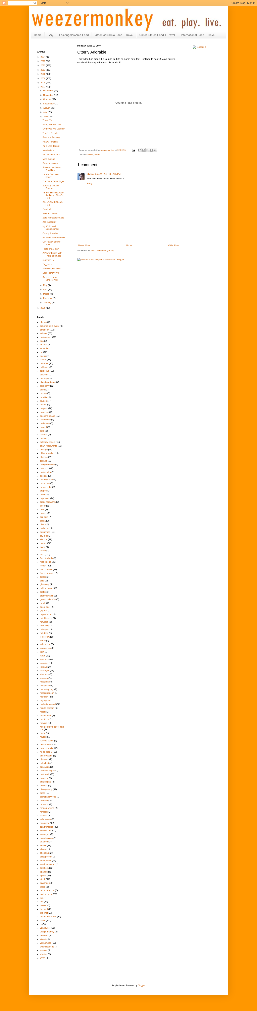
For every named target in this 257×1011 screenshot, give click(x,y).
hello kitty (44, 625)
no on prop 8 (46, 752)
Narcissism (48, 150)
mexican (44, 697)
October (47, 99)
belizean (44, 374)
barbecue (44, 371)
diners (43, 524)
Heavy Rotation (50, 142)
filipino (43, 550)
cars (42, 431)
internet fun (45, 648)
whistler (43, 954)
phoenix (44, 785)
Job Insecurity (49, 222)
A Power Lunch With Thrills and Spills (52, 254)
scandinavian (46, 838)
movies (43, 723)
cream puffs (46, 487)
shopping (44, 853)
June (46, 116)
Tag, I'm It (47, 264)
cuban (43, 494)
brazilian (44, 397)
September (48, 103)
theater (43, 905)
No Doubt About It (51, 154)
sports (43, 875)
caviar (43, 438)
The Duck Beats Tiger (53, 181)
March (46, 294)
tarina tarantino (47, 890)
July (45, 112)
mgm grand (45, 700)
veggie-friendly (47, 931)
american (44, 330)
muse (42, 733)
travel (42, 920)
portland (44, 800)
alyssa (90, 174)
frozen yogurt (46, 573)
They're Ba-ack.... (51, 133)
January (47, 302)
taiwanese (45, 883)
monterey (44, 719)
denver (43, 513)
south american (47, 864)
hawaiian (44, 622)
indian (43, 640)
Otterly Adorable (50, 233)
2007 (43, 87)
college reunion (47, 464)
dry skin (44, 536)
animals (89, 155)
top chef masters (48, 916)
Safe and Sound (50, 213)
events (43, 543)
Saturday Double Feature (51, 186)
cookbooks (45, 472)
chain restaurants (48, 446)
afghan (43, 322)
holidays (44, 629)
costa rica (45, 483)
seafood (44, 841)
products (44, 804)
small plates (45, 860)
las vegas (44, 670)
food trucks (45, 562)
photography (46, 789)
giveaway (44, 584)
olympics (44, 759)
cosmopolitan (46, 479)
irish (42, 652)
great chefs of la (48, 599)
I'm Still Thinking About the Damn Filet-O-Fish (53, 195)
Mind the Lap (49, 159)
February (48, 298)
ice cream (45, 637)
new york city (46, 748)
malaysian (45, 685)
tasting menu (46, 894)
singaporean (46, 856)
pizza (42, 793)
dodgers (44, 528)
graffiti (43, 592)
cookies (44, 476)
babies (43, 359)
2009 (43, 78)
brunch (43, 401)
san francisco (46, 827)
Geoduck (47, 209)
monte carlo (45, 715)
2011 (43, 70)
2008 (43, 82)
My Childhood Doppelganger (51, 227)
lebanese (44, 674)
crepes (43, 490)
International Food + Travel (198, 34)
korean (43, 667)
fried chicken (46, 569)
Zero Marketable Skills (53, 217)
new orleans (46, 744)
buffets (43, 404)
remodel (44, 812)
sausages (45, 834)
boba (42, 389)
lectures (44, 678)
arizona (43, 344)
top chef (44, 913)
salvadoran (45, 819)
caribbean (45, 423)
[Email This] (140, 150)
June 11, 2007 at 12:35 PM (107, 174)
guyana (43, 610)
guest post (45, 607)
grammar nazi (46, 595)
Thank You (48, 120)
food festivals (46, 558)
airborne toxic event (49, 326)
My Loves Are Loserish (54, 128)
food (42, 554)
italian (42, 655)
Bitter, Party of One (52, 124)
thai (41, 901)
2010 (43, 74)
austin (43, 356)
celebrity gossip (47, 442)
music (43, 737)
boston (43, 393)
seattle (43, 845)
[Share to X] (147, 150)
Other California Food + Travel (114, 34)
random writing (47, 808)
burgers (44, 408)
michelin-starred (48, 704)
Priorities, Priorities (52, 268)
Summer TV (48, 260)
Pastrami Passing (51, 137)
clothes (43, 461)
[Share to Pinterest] (155, 150)
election (43, 539)
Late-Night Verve (51, 273)
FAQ (50, 34)
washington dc (47, 946)
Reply (90, 183)
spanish (44, 871)
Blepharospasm (50, 163)
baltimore (44, 367)
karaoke (44, 663)
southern (44, 868)
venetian (44, 935)
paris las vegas (47, 770)
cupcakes (45, 498)
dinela (43, 521)
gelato (43, 577)
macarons (45, 681)
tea (41, 898)
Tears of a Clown (51, 249)
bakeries (44, 363)
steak (42, 879)
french (43, 565)
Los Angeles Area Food (74, 34)
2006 (43, 308)
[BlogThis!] (144, 150)
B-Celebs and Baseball (54, 237)
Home (38, 34)
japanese (44, 659)
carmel (43, 427)
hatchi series (46, 618)
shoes (43, 849)
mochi (43, 712)
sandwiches (46, 830)
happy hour (45, 614)
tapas (42, 887)
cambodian (45, 419)
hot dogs (44, 633)
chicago (44, 449)
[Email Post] (133, 150)
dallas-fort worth (48, 502)
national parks (47, 740)
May (45, 285)
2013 (43, 61)
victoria (43, 939)
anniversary (46, 337)
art (41, 352)
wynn (42, 958)
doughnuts (45, 532)
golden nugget (47, 588)
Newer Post (84, 245)
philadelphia (45, 781)
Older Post (173, 245)
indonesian (45, 644)
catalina (43, 434)
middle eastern (47, 708)
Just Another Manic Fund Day (52, 168)
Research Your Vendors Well (50, 278)
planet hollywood (48, 797)
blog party (45, 386)
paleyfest (44, 763)
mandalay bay (47, 689)
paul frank (45, 774)
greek (43, 603)
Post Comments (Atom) (102, 250)
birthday (44, 378)
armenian (44, 348)
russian (43, 815)
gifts (42, 580)
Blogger (141, 985)
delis (42, 509)
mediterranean (47, 693)
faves (42, 547)
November (48, 95)
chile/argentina (47, 453)
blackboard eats (48, 382)
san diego (44, 823)
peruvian (44, 778)
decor (43, 505)
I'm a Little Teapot (51, 146)
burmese (44, 412)
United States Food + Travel (157, 34)
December (48, 90)
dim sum (44, 517)
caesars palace (47, 416)
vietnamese (45, 943)
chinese (44, 457)
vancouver (45, 928)
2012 (43, 65)
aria (42, 341)
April (45, 289)
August (47, 108)
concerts (44, 468)
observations (46, 755)
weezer (43, 950)
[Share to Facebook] (151, 150)
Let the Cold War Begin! (51, 175)
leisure (98, 155)
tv (41, 924)
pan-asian (45, 767)
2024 (43, 57)
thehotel (44, 909)
